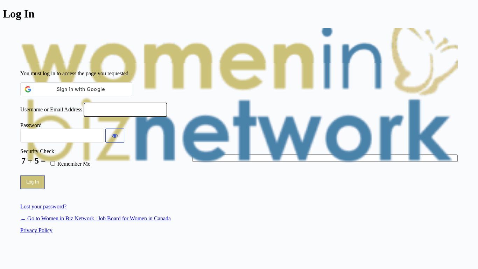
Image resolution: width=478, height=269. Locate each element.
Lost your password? (43, 206)
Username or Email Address (51, 109)
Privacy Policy (36, 230)
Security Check (37, 151)
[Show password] (114, 136)
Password (31, 125)
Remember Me (73, 164)
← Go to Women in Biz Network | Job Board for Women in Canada (95, 218)
